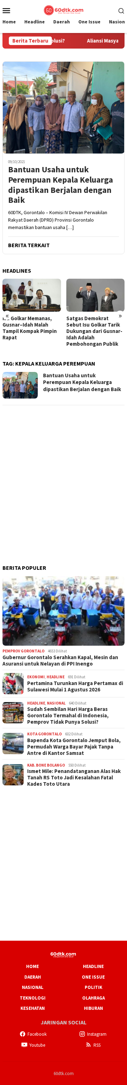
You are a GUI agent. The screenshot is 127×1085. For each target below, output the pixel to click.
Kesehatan (32, 1008)
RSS (97, 1045)
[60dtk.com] (63, 9)
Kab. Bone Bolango (46, 765)
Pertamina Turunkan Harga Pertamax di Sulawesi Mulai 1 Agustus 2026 (75, 686)
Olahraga (93, 998)
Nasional (56, 703)
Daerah (32, 977)
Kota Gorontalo (44, 733)
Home (32, 966)
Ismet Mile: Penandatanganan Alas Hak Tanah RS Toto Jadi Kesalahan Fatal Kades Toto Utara (74, 777)
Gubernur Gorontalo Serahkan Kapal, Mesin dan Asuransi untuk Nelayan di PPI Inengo (60, 660)
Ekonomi (36, 676)
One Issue (93, 977)
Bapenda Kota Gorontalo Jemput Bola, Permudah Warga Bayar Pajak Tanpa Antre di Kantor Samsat (74, 746)
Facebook (37, 1034)
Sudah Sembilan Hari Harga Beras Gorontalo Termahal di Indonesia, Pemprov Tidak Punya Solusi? (68, 715)
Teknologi (33, 998)
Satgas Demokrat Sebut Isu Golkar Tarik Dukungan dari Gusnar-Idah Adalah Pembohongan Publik (94, 331)
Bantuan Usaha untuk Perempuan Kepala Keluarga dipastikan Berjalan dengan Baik (60, 185)
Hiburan (93, 1008)
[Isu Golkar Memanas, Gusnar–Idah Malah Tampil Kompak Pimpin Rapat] (31, 295)
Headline (56, 676)
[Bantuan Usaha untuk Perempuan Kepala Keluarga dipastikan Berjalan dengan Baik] (63, 107)
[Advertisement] (63, 475)
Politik (93, 987)
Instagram (97, 1034)
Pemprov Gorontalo (23, 651)
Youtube (37, 1045)
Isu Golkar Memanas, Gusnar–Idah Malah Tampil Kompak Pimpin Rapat (29, 328)
